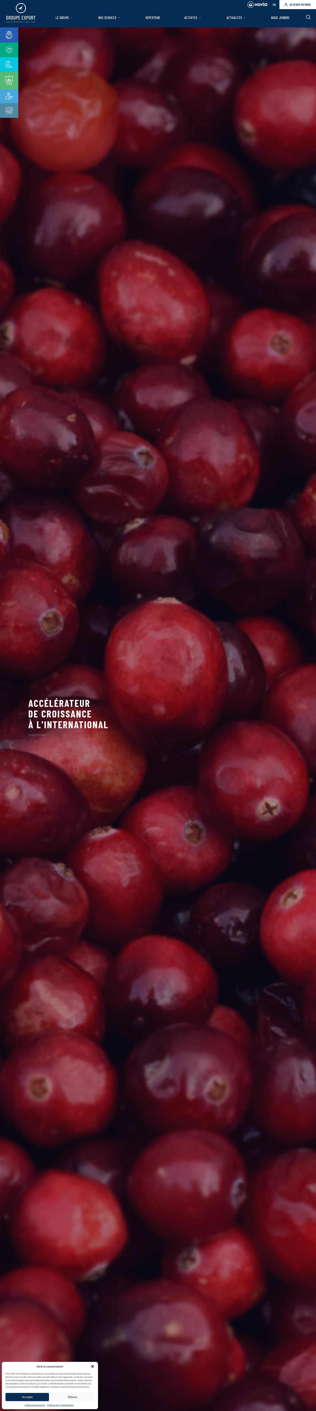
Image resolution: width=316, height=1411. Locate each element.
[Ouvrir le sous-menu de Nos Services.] (119, 18)
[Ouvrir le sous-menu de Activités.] (200, 18)
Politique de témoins (35, 1405)
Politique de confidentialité (60, 1405)
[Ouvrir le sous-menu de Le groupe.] (71, 18)
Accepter (27, 1397)
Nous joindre (280, 18)
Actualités (234, 18)
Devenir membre (300, 5)
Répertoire (153, 18)
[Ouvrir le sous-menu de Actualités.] (244, 18)
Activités (191, 18)
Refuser (72, 1397)
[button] (92, 1366)
